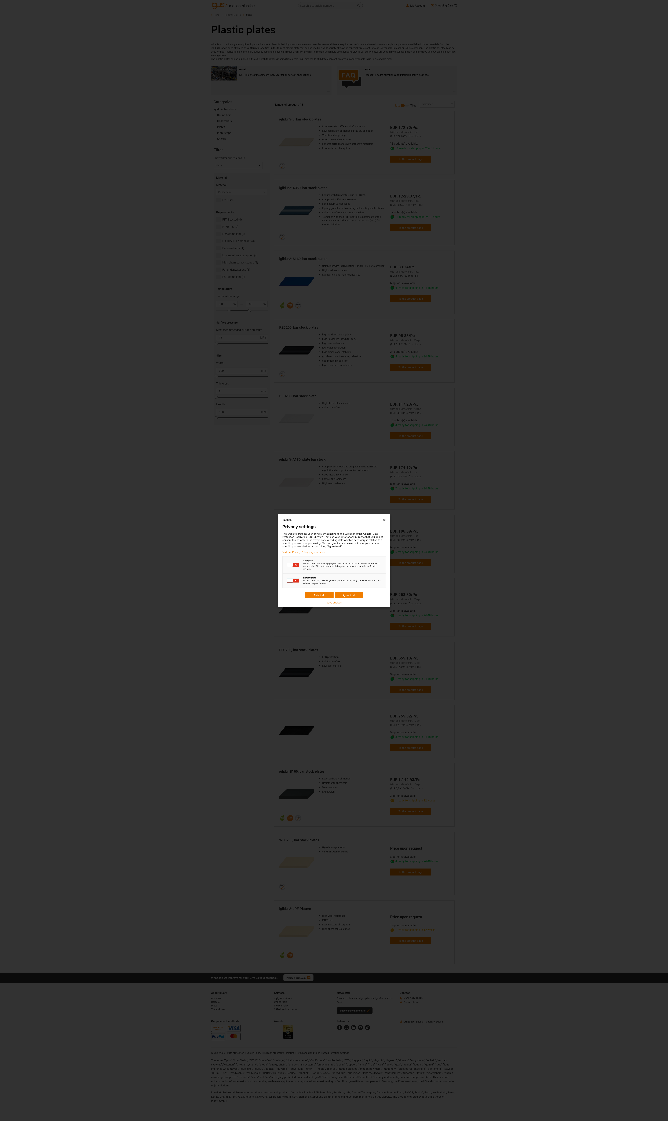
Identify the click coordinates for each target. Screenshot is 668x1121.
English (287, 519)
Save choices (334, 602)
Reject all (319, 595)
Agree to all (348, 595)
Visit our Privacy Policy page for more (303, 552)
